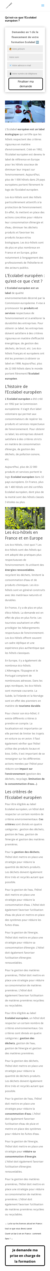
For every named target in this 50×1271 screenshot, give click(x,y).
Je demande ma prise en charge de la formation (25, 1256)
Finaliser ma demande (26, 84)
